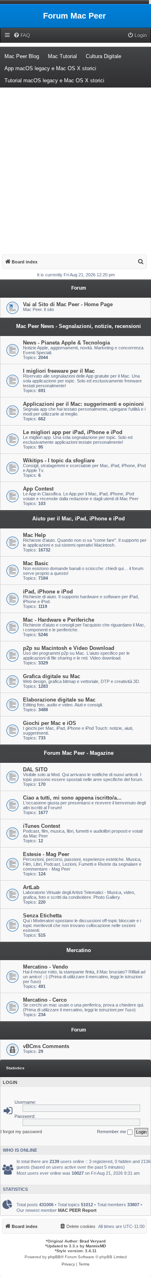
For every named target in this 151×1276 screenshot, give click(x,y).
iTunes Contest (41, 826)
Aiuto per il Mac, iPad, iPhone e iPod (78, 519)
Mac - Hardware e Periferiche (58, 620)
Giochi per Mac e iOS (49, 723)
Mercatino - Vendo (45, 967)
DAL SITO (35, 769)
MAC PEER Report (77, 1210)
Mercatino (78, 950)
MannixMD (96, 1246)
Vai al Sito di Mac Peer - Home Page (68, 304)
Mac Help (34, 535)
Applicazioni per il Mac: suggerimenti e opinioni (83, 404)
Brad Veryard (92, 1241)
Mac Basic (35, 563)
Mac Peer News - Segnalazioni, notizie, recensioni (78, 326)
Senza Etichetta (42, 916)
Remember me (112, 1131)
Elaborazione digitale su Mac (59, 700)
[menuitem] (21, 35)
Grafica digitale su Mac (51, 676)
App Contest (38, 489)
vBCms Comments (46, 1046)
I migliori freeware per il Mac (59, 371)
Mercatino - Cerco (45, 1000)
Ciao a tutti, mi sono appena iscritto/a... (72, 798)
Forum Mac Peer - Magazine (79, 753)
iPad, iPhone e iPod (48, 592)
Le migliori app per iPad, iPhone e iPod (72, 432)
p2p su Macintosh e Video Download (68, 648)
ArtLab (31, 887)
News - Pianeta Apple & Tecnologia (66, 343)
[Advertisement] (75, 167)
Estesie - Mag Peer (46, 854)
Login (10, 1082)
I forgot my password (21, 1131)
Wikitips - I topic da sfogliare (59, 460)
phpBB (54, 1257)
